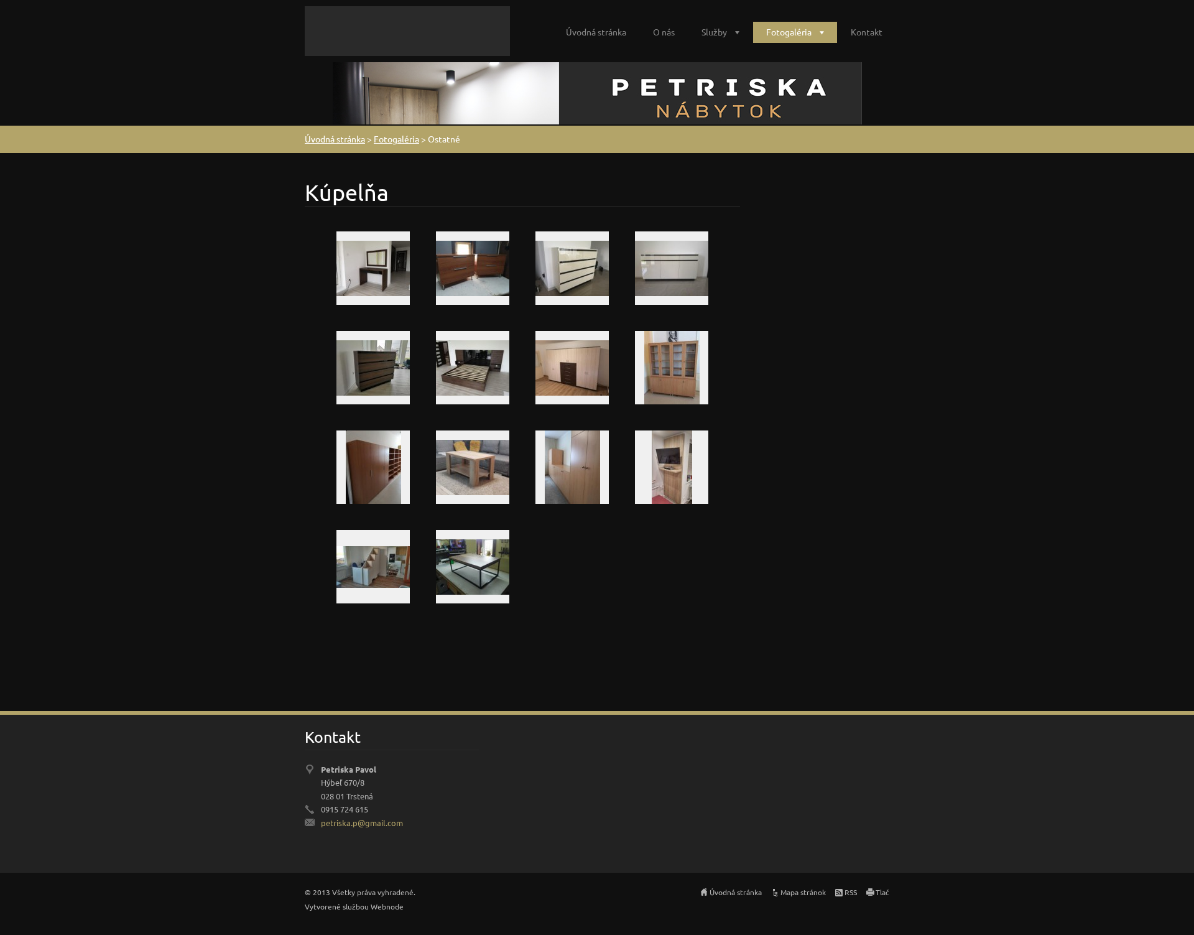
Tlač (882, 892)
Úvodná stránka (596, 31)
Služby (714, 31)
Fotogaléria (789, 31)
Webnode (387, 906)
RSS (851, 892)
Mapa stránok (803, 892)
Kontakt (866, 31)
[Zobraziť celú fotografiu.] (373, 268)
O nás (664, 31)
